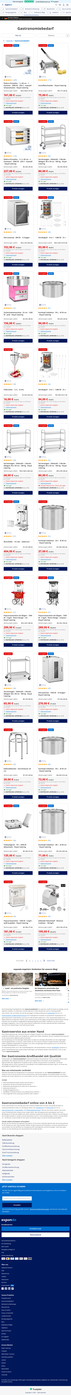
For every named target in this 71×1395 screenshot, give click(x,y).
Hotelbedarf (55, 1047)
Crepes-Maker (18, 1110)
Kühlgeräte (6, 1174)
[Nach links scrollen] (2, 18)
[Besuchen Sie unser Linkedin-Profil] (9, 1289)
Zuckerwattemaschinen (33, 1110)
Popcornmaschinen (8, 1110)
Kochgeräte (6, 1164)
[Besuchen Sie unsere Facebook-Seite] (6, 1289)
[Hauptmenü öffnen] (2, 5)
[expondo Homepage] (3, 41)
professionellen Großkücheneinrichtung (14, 1015)
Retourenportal (35, 1235)
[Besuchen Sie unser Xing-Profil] (12, 1289)
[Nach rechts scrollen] (68, 18)
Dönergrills (50, 1108)
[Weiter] (44, 960)
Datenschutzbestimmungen (39, 1209)
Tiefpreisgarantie (11, 103)
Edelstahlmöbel (7, 1170)
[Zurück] (26, 960)
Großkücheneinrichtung (10, 1167)
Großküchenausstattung (10, 1146)
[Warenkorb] (67, 5)
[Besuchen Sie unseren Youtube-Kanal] (2, 1289)
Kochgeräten (51, 1013)
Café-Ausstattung (8, 1143)
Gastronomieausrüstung (11, 1149)
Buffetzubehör (7, 1140)
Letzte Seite (51, 961)
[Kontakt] (60, 5)
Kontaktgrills (40, 1108)
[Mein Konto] (63, 5)
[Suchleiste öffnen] (56, 5)
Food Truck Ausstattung (10, 1152)
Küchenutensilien (8, 1177)
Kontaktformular (35, 1229)
